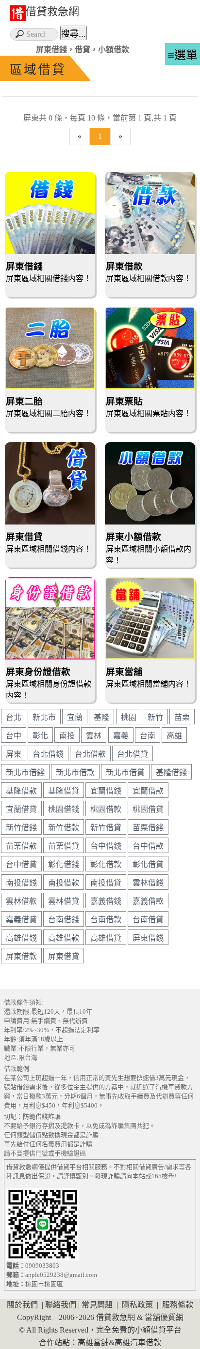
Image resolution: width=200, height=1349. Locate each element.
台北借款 (90, 754)
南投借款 (63, 883)
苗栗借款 (21, 846)
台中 (13, 736)
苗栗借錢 (148, 828)
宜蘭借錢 (105, 791)
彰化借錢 (63, 864)
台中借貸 (21, 864)
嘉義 (121, 736)
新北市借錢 (25, 772)
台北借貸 (132, 754)
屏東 (13, 754)
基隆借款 (21, 791)
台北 (13, 717)
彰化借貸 (148, 864)
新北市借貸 (125, 772)
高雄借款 (63, 938)
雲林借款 (21, 901)
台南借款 (105, 919)
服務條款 (177, 1305)
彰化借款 (105, 864)
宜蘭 (75, 717)
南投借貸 (105, 883)
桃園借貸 (148, 809)
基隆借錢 (171, 772)
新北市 (44, 717)
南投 (67, 736)
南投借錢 (21, 883)
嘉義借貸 (21, 919)
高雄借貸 (105, 938)
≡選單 (182, 54)
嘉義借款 (148, 901)
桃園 (128, 717)
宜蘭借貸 (21, 809)
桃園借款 (105, 809)
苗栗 (182, 717)
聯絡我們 (60, 1305)
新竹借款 (63, 828)
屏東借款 (21, 956)
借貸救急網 (52, 11)
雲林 (93, 736)
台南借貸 (148, 919)
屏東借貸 (63, 956)
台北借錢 (48, 754)
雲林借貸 (63, 901)
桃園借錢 (63, 809)
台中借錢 (105, 846)
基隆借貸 (63, 791)
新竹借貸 (105, 828)
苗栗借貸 (63, 846)
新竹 (155, 717)
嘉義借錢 (105, 901)
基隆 (101, 717)
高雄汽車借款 (138, 1342)
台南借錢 (63, 919)
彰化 (40, 736)
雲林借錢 (148, 883)
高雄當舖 (93, 1342)
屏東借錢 (148, 938)
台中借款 (148, 846)
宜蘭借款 (148, 791)
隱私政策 (137, 1305)
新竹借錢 (21, 828)
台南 (147, 736)
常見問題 (97, 1305)
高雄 (174, 736)
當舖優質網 (164, 1317)
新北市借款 (75, 772)
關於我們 (22, 1305)
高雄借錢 (21, 938)
